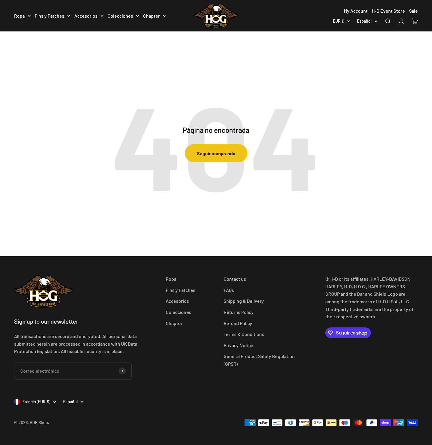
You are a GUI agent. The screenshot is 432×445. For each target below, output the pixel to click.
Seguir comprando (216, 153)
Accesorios (86, 16)
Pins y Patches (49, 16)
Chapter (151, 16)
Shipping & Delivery (244, 301)
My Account (356, 11)
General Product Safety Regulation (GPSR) (259, 360)
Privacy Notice (238, 345)
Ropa (19, 16)
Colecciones (120, 16)
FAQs (229, 290)
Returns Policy (239, 312)
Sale (413, 11)
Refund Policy (238, 323)
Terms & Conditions (244, 334)
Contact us (235, 279)
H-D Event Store (388, 11)
